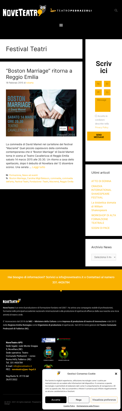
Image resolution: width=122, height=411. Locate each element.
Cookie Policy (69, 406)
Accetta (55, 399)
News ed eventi (30, 175)
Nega (79, 399)
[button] (116, 373)
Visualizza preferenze (104, 399)
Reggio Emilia (66, 181)
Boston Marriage (17, 178)
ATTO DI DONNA (101, 181)
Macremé (54, 181)
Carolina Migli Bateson (38, 178)
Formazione (15, 175)
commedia (55, 178)
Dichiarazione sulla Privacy (88, 406)
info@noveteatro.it (71, 277)
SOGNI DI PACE (100, 227)
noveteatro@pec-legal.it (24, 369)
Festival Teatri (21, 181)
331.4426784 (61, 282)
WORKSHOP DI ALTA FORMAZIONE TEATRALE (103, 219)
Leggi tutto (38, 167)
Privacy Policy (101, 127)
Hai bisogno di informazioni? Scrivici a (33, 277)
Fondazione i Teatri (39, 181)
